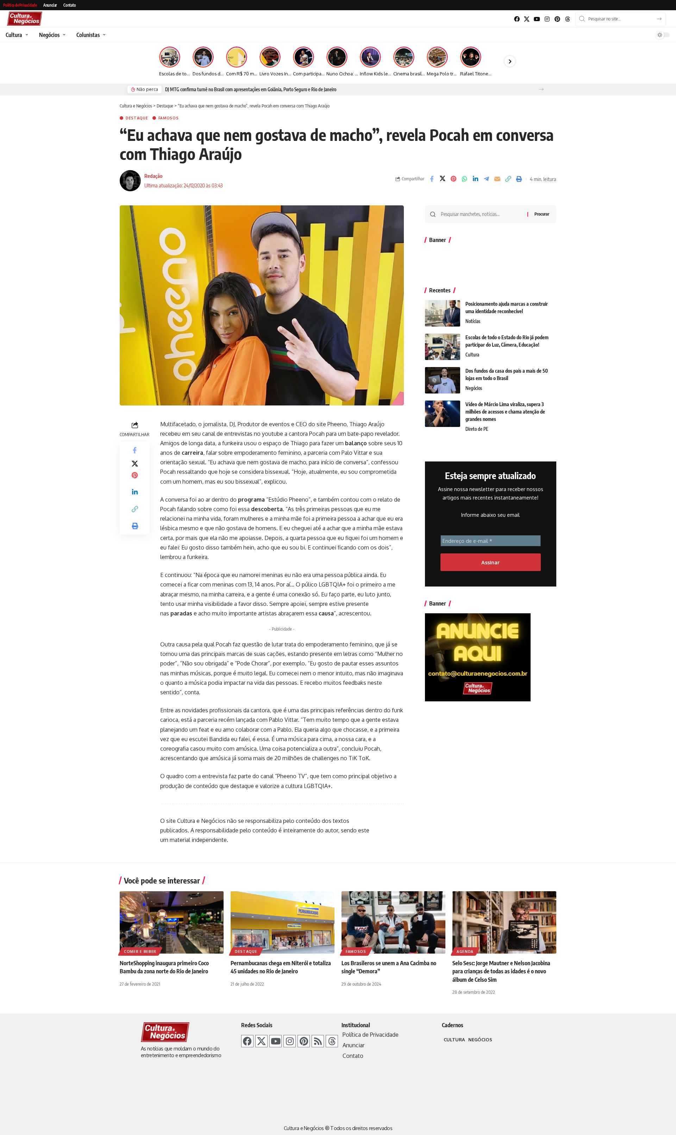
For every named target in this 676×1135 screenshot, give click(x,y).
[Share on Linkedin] (475, 179)
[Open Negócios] (63, 35)
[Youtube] (537, 19)
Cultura (472, 355)
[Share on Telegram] (486, 179)
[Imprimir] (519, 179)
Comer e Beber (140, 951)
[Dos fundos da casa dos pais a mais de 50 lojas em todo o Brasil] (442, 380)
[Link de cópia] (508, 179)
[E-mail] (497, 179)
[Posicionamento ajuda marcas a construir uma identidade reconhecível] (442, 313)
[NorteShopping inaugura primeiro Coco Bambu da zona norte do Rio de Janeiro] (172, 922)
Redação (153, 176)
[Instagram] (547, 19)
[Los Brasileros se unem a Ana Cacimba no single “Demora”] (393, 922)
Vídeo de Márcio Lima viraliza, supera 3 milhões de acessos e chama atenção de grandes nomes (505, 411)
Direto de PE (476, 429)
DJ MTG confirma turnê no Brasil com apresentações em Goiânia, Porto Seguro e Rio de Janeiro (250, 89)
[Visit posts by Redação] (130, 180)
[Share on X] (442, 179)
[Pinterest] (557, 19)
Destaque (137, 118)
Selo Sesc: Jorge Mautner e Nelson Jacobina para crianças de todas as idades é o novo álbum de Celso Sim (501, 971)
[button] (541, 89)
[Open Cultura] (26, 35)
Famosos (168, 118)
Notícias (472, 321)
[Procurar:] (481, 214)
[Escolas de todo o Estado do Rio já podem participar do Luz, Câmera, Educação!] (442, 347)
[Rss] (318, 1041)
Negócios (473, 388)
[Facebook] (517, 19)
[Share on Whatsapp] (464, 179)
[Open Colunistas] (103, 35)
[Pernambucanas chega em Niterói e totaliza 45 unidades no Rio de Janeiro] (282, 922)
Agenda (465, 951)
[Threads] (567, 19)
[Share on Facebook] (432, 179)
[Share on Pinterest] (453, 179)
